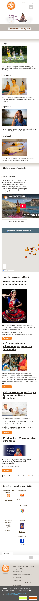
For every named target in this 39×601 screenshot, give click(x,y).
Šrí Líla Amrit (17, 577)
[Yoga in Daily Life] (8, 498)
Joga (5, 44)
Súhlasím (22, 598)
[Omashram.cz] (8, 528)
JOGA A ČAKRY (22, 506)
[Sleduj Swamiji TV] (22, 498)
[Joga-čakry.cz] (22, 513)
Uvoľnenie (7, 136)
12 (35, 476)
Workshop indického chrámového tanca (15, 283)
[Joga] (14, 63)
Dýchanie (7, 107)
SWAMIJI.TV (22, 490)
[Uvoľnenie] (14, 155)
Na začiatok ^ (7, 553)
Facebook (22, 544)
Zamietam (32, 598)
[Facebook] (22, 542)
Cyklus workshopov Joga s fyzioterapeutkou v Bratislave (19, 395)
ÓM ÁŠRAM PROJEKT (8, 522)
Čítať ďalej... (6, 338)
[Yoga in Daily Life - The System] (22, 528)
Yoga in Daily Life (8, 500)
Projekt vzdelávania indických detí (22, 574)
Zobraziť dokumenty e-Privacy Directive (15, 593)
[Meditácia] (14, 94)
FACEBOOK (22, 536)
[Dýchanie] (14, 126)
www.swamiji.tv (17, 572)
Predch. (11, 476)
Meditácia (7, 75)
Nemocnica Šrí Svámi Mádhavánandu (23, 566)
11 (32, 476)
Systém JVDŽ (17, 580)
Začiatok (5, 476)
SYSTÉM (22, 521)
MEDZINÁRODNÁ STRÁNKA (8, 491)
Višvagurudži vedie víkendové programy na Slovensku (17, 346)
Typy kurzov (14, 29)
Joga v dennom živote (11, 6)
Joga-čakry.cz (22, 515)
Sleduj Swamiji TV (22, 499)
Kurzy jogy (25, 29)
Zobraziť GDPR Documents (12, 594)
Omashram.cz (8, 530)
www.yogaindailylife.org (20, 569)
